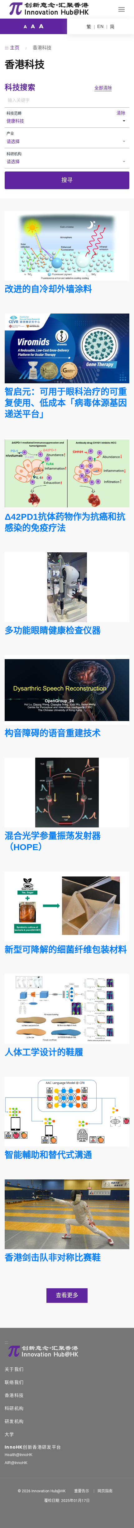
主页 (14, 47)
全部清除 (103, 87)
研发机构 (14, 1421)
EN (100, 26)
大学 (9, 1434)
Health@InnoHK (18, 1455)
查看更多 (67, 1295)
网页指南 (105, 1491)
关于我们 (14, 1369)
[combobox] (67, 121)
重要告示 (81, 1491)
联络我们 (14, 1382)
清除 (121, 112)
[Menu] (121, 9)
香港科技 (14, 1395)
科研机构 (14, 1408)
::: (6, 47)
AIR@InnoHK (16, 1463)
